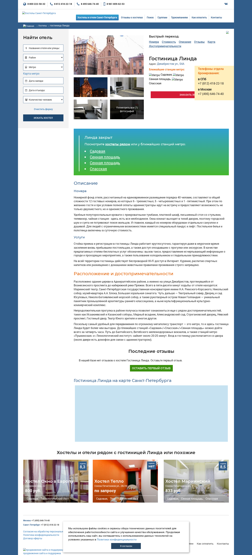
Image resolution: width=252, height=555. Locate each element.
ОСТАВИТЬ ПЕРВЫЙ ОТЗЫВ (151, 368)
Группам (162, 17)
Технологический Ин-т (54, 498)
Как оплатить (199, 17)
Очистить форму (43, 109)
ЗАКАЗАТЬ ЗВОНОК (190, 94)
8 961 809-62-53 (115, 3)
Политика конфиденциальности (41, 534)
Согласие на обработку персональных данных (49, 531)
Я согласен (126, 546)
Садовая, (166, 74)
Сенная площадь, (191, 498)
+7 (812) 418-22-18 (41, 524)
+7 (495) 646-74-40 (36, 520)
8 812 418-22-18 (63, 3)
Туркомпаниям (179, 17)
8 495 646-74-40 (89, 3)
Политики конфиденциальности (117, 539)
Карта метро (31, 73)
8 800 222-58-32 (36, 3)
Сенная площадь (105, 156)
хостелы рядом (117, 144)
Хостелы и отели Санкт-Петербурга (97, 17)
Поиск (150, 17)
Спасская (98, 168)
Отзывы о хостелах (132, 17)
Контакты (216, 17)
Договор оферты (32, 538)
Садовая (97, 151)
